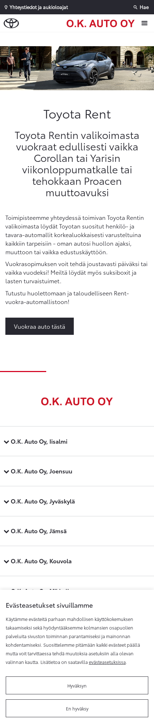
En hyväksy (77, 708)
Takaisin (78, 39)
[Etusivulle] (102, 23)
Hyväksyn (77, 685)
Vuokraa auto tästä (39, 326)
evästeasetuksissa (107, 662)
